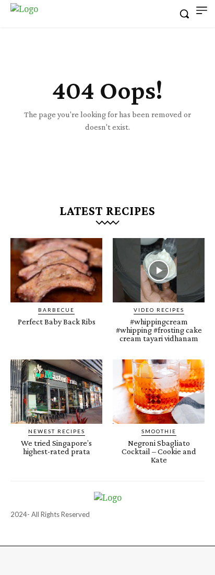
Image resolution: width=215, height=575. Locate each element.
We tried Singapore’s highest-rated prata (56, 447)
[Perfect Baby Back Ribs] (56, 270)
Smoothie (158, 431)
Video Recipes (159, 310)
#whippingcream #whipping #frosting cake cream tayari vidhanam (159, 330)
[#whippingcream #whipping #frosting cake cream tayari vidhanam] (159, 270)
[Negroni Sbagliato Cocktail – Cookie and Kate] (159, 391)
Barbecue (56, 310)
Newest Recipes (56, 431)
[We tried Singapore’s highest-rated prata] (56, 391)
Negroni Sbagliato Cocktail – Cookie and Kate (159, 451)
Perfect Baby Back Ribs (56, 321)
